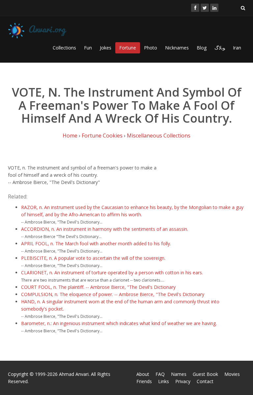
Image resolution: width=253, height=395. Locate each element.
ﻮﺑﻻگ (219, 48)
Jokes (105, 48)
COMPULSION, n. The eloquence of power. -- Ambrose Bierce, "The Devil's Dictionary (112, 294)
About (142, 374)
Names (178, 374)
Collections (64, 48)
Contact (205, 381)
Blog (202, 48)
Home (70, 135)
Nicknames (177, 48)
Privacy (182, 381)
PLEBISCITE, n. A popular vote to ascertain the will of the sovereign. (93, 258)
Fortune (127, 48)
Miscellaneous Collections (158, 135)
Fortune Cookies (102, 135)
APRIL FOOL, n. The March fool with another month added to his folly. (96, 243)
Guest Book (205, 374)
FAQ (160, 374)
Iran (237, 48)
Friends (144, 381)
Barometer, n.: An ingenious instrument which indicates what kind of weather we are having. (119, 323)
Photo (150, 48)
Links (163, 381)
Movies (232, 374)
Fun (88, 48)
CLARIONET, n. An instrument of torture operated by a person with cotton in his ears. (112, 272)
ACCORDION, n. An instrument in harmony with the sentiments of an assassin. (104, 229)
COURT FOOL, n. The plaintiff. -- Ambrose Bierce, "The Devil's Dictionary (98, 287)
